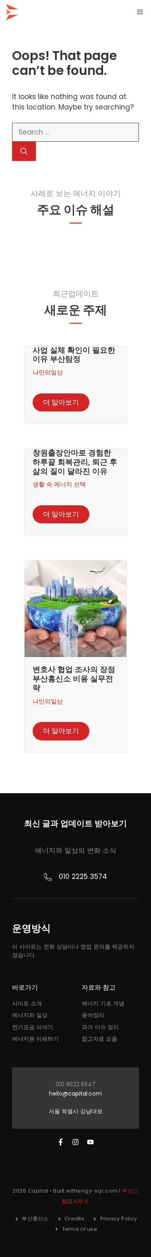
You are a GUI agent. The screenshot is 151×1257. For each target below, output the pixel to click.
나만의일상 (48, 372)
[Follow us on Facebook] (60, 1142)
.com (94, 1094)
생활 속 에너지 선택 (59, 484)
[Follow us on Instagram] (75, 1142)
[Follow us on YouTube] (90, 1142)
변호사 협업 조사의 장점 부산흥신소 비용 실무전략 (74, 678)
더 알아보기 (61, 402)
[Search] (24, 151)
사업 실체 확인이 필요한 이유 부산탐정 (74, 355)
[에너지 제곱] (12, 12)
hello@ (58, 1094)
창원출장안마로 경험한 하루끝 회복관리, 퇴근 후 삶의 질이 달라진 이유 (75, 462)
